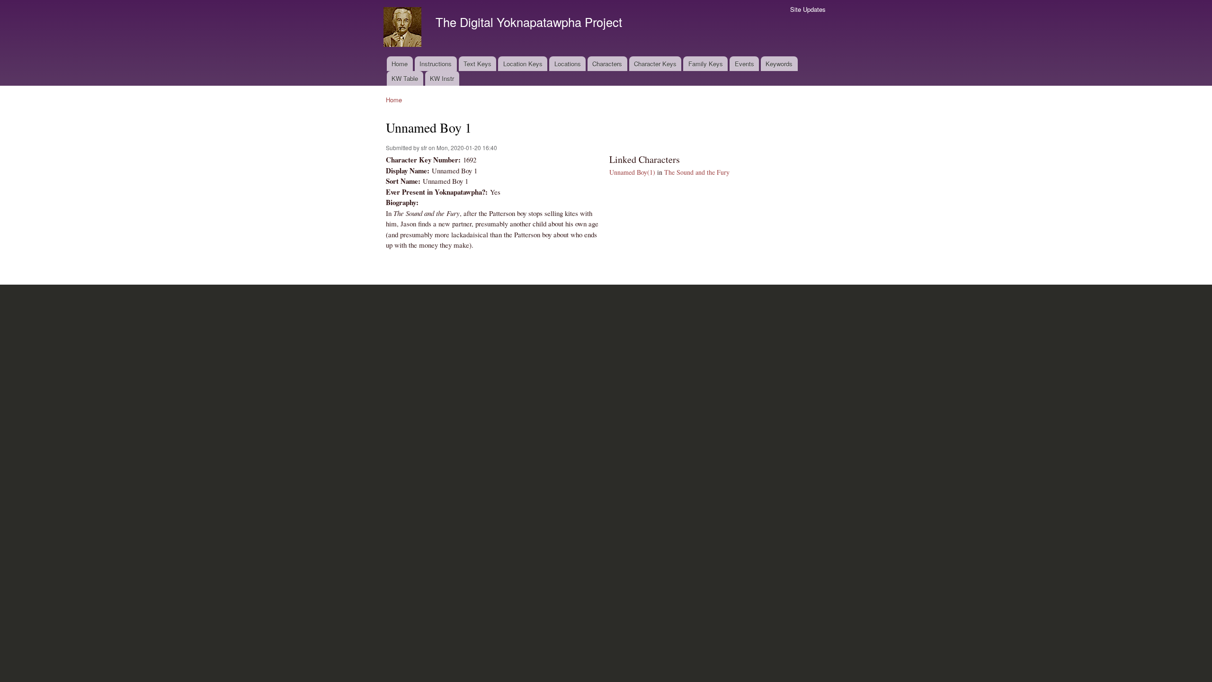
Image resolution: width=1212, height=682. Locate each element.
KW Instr (442, 78)
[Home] (403, 28)
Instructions (435, 63)
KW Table (405, 78)
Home (400, 63)
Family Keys (705, 63)
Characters (607, 63)
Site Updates (808, 9)
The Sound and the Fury (697, 172)
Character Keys (655, 63)
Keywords (779, 63)
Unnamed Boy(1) (632, 172)
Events (744, 63)
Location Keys (523, 63)
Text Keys (477, 63)
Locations (567, 63)
